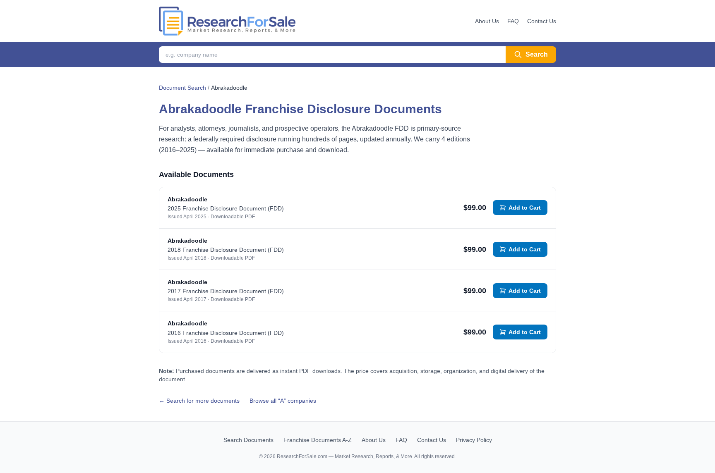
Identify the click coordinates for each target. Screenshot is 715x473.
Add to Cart (525, 207)
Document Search (182, 87)
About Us (487, 21)
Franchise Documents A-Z (317, 440)
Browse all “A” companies (283, 400)
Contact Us (541, 21)
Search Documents (248, 440)
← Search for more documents (199, 400)
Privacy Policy (474, 440)
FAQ (513, 21)
